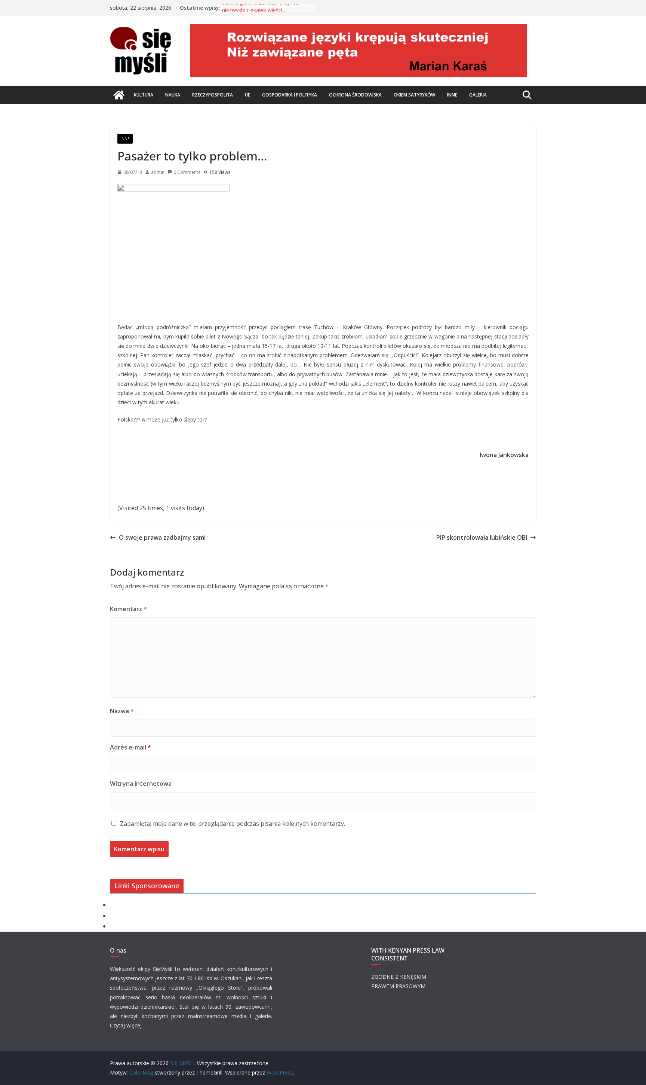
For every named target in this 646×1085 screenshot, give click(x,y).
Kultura (143, 95)
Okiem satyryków (414, 95)
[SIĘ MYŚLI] (119, 95)
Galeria (478, 95)
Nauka (172, 95)
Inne (452, 95)
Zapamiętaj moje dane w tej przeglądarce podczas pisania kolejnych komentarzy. (232, 823)
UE (247, 95)
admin (157, 172)
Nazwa (122, 711)
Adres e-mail (130, 747)
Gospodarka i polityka (289, 95)
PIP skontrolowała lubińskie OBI (481, 537)
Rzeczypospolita (212, 95)
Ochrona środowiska (355, 95)
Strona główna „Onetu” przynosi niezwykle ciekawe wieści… (261, 11)
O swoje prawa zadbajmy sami (162, 537)
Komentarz (128, 609)
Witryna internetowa (141, 783)
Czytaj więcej (126, 1025)
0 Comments (186, 172)
